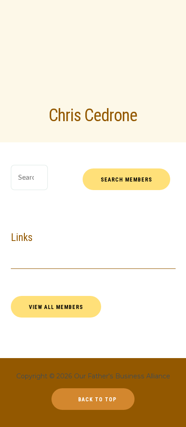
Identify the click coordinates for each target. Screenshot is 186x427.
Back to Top (96, 399)
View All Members (56, 307)
